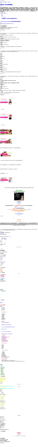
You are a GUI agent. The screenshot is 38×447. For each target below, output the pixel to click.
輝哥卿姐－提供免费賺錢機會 (6, 4)
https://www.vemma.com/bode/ (5, 21)
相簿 (1, 14)
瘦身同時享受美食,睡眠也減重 (15, 21)
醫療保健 (5, 13)
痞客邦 (6, 236)
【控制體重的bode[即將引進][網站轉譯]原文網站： (9, 18)
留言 (7, 236)
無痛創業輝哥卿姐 (2, 233)
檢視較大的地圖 (19, 415)
